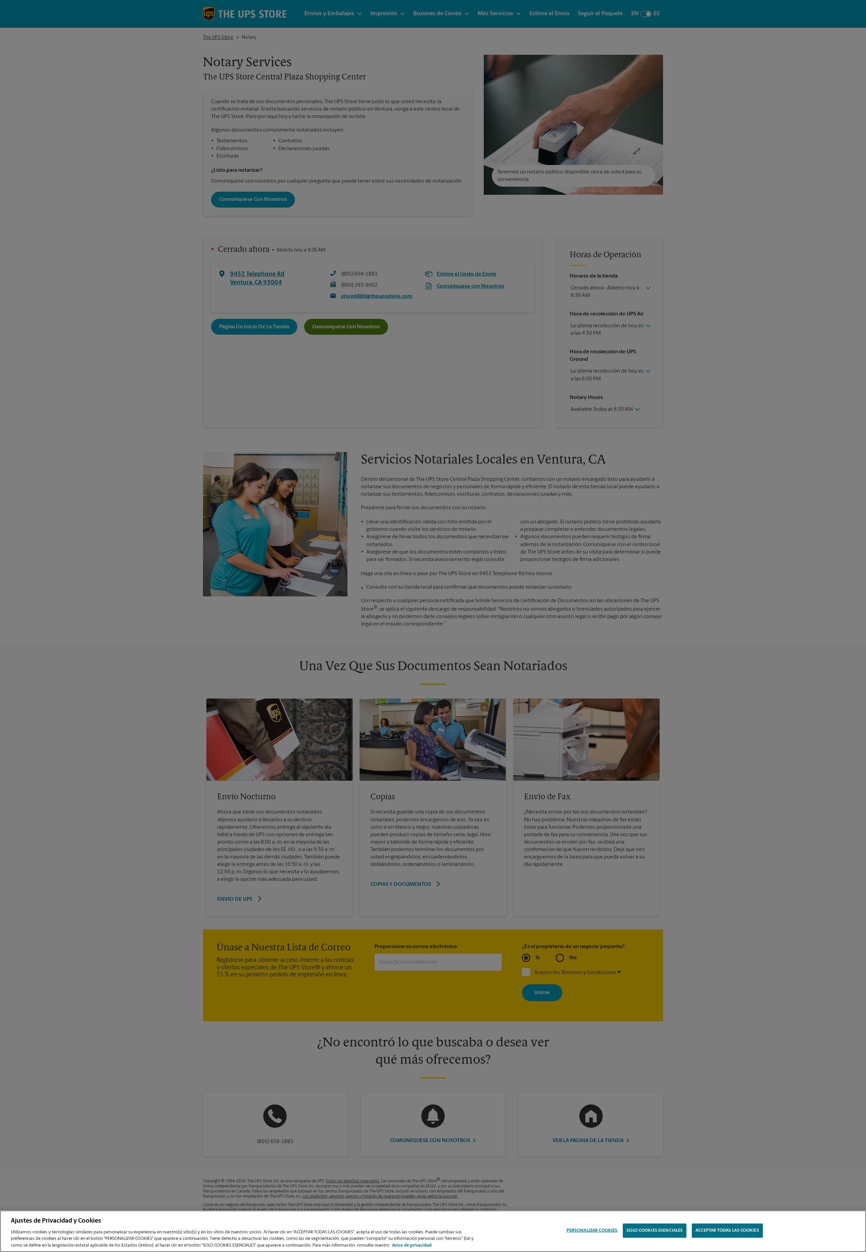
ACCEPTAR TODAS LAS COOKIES (727, 1230)
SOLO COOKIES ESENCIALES (654, 1230)
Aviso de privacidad (412, 1245)
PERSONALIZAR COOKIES (592, 1230)
